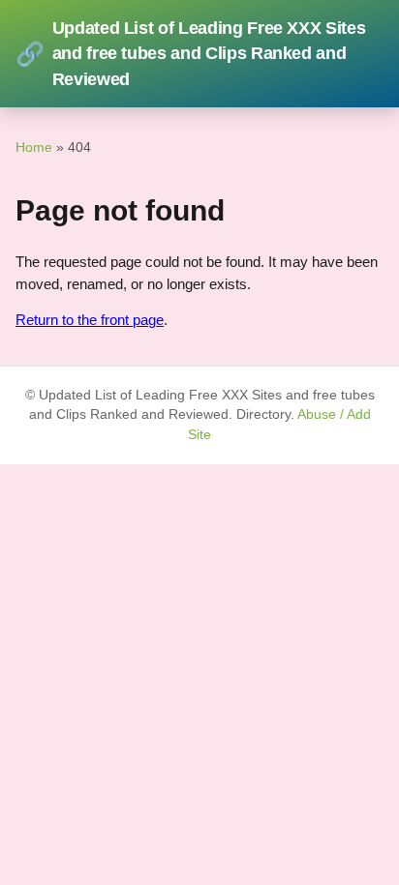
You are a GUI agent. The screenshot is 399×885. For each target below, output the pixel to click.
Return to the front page (89, 319)
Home (33, 147)
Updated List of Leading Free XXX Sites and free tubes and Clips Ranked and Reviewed (190, 53)
